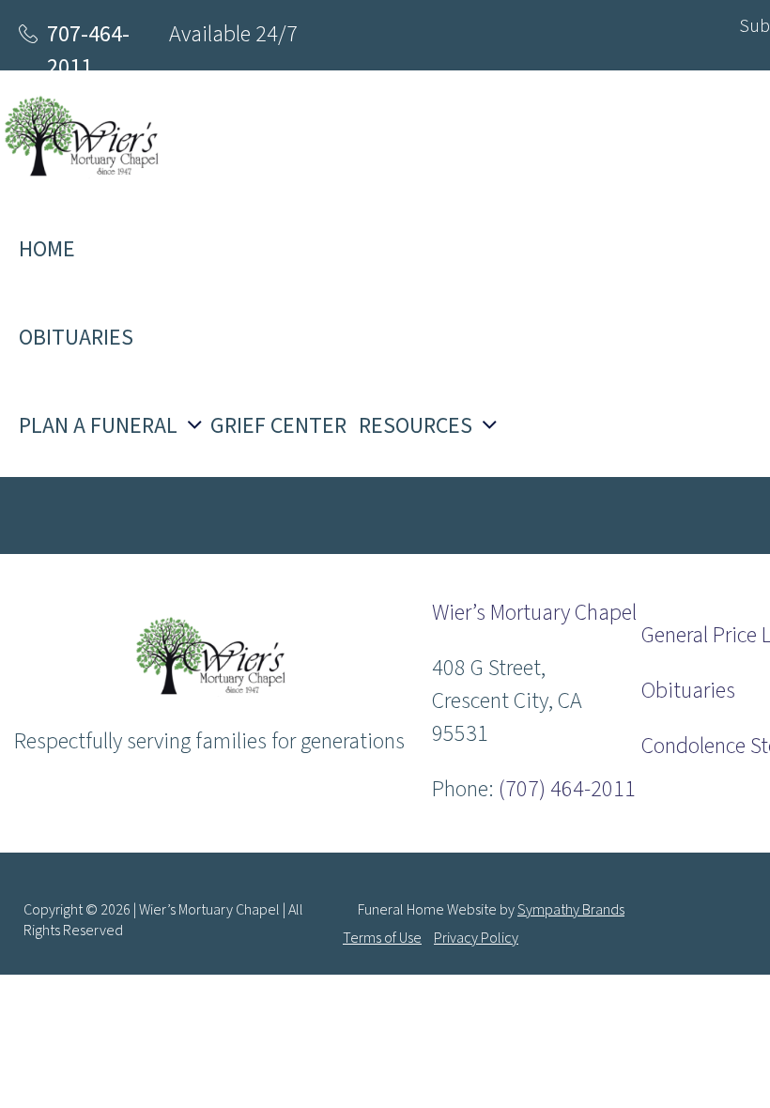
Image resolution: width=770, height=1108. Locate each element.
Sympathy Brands (570, 910)
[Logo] (208, 692)
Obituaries (688, 690)
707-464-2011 (88, 51)
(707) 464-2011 (567, 789)
